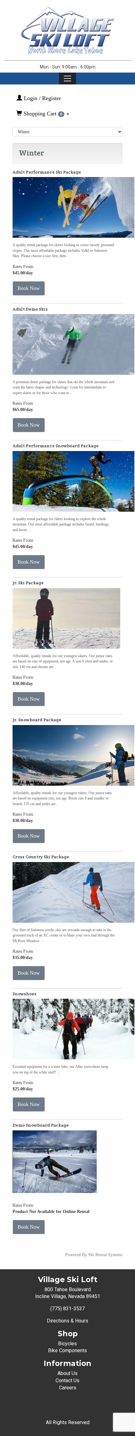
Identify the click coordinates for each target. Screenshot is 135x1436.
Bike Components (67, 1350)
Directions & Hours (67, 1321)
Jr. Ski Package (28, 583)
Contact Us (67, 1380)
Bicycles (67, 1344)
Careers (67, 1388)
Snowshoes (24, 994)
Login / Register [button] (41, 98)
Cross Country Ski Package (41, 857)
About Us (67, 1373)
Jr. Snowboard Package (37, 720)
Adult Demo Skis (30, 309)
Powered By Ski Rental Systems (93, 1254)
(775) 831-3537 (67, 1309)
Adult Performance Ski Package (47, 172)
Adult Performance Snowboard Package (56, 446)
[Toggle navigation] (67, 78)
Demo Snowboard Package (41, 1125)
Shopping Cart (42, 113)
